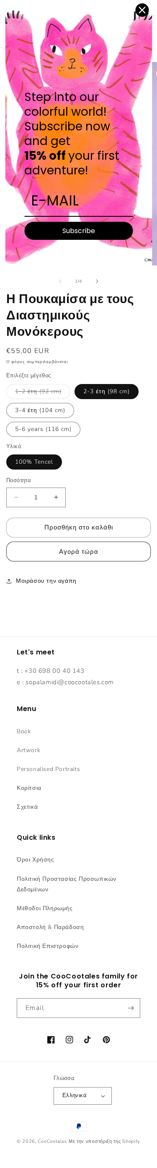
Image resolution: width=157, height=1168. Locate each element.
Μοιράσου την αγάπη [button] (46, 581)
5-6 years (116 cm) (43, 429)
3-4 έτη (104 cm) (40, 410)
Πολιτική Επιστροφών (47, 946)
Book (24, 731)
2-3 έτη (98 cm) (106, 391)
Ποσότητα (18, 480)
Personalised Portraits (48, 769)
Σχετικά (27, 807)
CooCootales (52, 1141)
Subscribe (78, 231)
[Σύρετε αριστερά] (60, 281)
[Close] (142, 10)
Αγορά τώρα (78, 552)
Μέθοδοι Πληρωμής (45, 908)
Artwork (28, 750)
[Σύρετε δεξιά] (97, 281)
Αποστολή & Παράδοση (50, 927)
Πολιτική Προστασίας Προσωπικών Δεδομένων (66, 884)
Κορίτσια (29, 788)
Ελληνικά (74, 1095)
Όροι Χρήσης (35, 860)
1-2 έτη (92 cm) (42, 393)
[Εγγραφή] (130, 1008)
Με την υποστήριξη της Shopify (104, 1141)
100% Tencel (34, 462)
